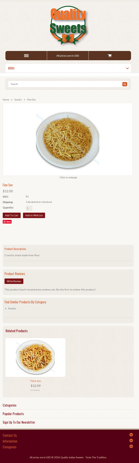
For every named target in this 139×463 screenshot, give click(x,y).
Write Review (14, 281)
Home (6, 99)
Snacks (18, 99)
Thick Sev (35, 380)
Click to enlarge (68, 177)
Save (8, 221)
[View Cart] (109, 55)
